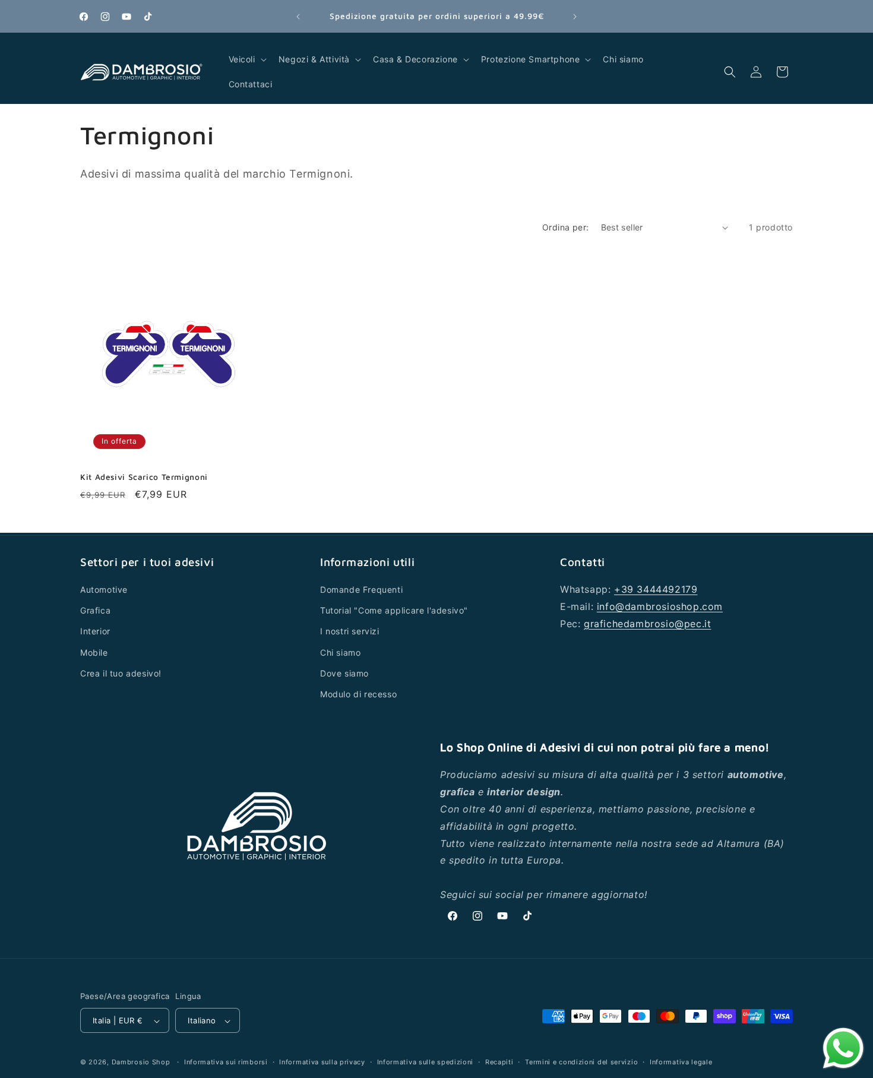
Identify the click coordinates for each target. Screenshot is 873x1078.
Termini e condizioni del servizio (581, 1062)
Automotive (104, 589)
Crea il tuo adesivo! (121, 673)
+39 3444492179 (655, 589)
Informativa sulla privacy (322, 1062)
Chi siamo (340, 652)
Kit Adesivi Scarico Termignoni (144, 477)
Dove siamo (344, 673)
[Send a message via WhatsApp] (843, 1048)
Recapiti (499, 1062)
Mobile (94, 652)
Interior (95, 632)
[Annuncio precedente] (298, 16)
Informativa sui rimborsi (226, 1062)
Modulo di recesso (358, 694)
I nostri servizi (349, 632)
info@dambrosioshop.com (660, 606)
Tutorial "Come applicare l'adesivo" (394, 611)
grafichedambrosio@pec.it (647, 624)
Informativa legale (681, 1062)
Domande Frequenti (361, 589)
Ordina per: (565, 227)
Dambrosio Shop (141, 1062)
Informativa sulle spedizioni (425, 1062)
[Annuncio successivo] (575, 16)
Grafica (95, 611)
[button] (246, 59)
